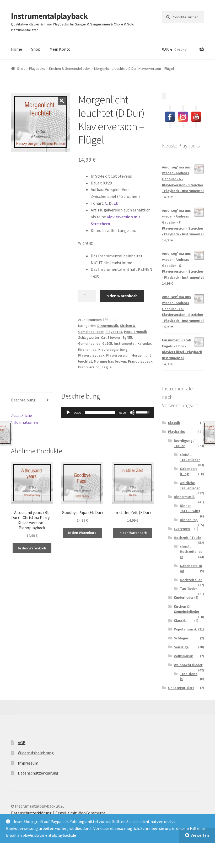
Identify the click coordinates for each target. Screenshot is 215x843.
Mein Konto (60, 49)
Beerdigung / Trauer (184, 443)
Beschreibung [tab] (23, 399)
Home (16, 49)
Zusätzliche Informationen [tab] (24, 419)
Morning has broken (110, 361)
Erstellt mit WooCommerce (80, 812)
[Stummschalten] (132, 412)
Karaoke (144, 343)
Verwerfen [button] (200, 835)
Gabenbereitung (188, 471)
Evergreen (182, 528)
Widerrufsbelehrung (36, 752)
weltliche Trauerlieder (190, 485)
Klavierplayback (91, 355)
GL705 (107, 343)
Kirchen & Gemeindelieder (69, 68)
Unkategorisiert (181, 687)
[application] (107, 412)
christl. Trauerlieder (190, 457)
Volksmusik (183, 656)
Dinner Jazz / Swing (190, 508)
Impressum (28, 763)
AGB (21, 742)
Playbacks (37, 68)
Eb (116, 203)
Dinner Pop (189, 519)
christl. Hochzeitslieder (191, 551)
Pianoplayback (140, 361)
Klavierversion (118, 355)
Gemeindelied (89, 343)
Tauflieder (188, 588)
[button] (62, 101)
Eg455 (127, 337)
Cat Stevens (111, 337)
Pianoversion (89, 367)
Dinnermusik (107, 325)
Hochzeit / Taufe (187, 537)
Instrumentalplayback (49, 16)
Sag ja (106, 367)
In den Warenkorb (121, 295)
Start (21, 68)
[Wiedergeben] (68, 412)
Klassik (174, 422)
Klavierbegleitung (112, 349)
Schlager (181, 638)
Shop (35, 49)
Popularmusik (135, 331)
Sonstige (181, 647)
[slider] (100, 412)
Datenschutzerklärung (38, 773)
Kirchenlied (87, 349)
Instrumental (125, 343)
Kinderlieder (184, 597)
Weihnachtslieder (188, 664)
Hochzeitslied (191, 579)
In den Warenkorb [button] (32, 548)
